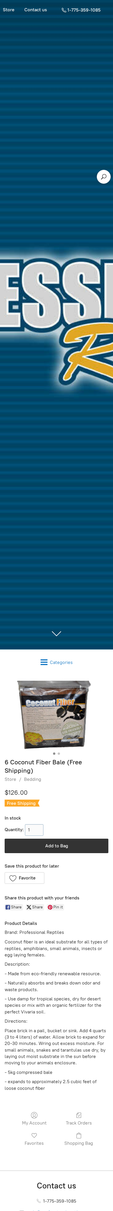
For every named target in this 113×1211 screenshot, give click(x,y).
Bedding (32, 779)
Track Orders (79, 1123)
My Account (34, 1123)
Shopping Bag (78, 1143)
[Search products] (103, 176)
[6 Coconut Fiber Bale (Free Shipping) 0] (56, 715)
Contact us (35, 9)
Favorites (34, 1143)
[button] (24, 878)
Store (10, 779)
